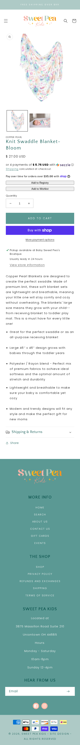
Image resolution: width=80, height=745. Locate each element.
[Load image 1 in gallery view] (17, 120)
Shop (40, 567)
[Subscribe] (68, 691)
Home (40, 507)
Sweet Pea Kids (34, 734)
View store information (27, 265)
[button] (6, 21)
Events (40, 543)
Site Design (59, 734)
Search (40, 514)
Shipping (12, 169)
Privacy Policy (40, 574)
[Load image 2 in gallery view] (40, 120)
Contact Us (40, 529)
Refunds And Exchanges (40, 581)
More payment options (40, 239)
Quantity (11, 196)
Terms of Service (40, 595)
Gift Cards (40, 536)
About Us (40, 521)
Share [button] (14, 443)
